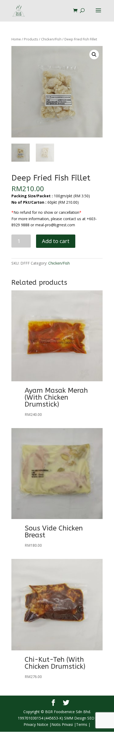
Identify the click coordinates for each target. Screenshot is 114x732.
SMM (68, 718)
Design (79, 718)
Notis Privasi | (63, 724)
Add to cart (55, 241)
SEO (90, 718)
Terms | (83, 724)
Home (16, 39)
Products (31, 39)
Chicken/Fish (51, 39)
